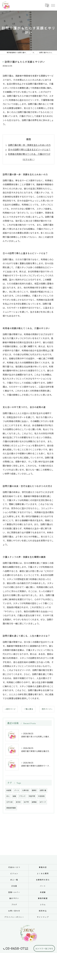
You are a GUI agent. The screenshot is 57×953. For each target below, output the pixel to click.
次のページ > (47, 709)
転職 (14, 796)
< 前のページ (10, 709)
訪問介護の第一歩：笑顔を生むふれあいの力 (29, 145)
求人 (8, 796)
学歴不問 (32, 796)
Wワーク (43, 802)
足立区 (18, 802)
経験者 (34, 802)
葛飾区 (34, 790)
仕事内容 (25, 790)
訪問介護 (43, 790)
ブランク (22, 796)
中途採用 (41, 796)
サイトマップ (43, 917)
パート (16, 790)
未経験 (8, 790)
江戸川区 (9, 802)
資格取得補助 (11, 808)
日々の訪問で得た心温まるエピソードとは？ (29, 149)
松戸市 (26, 802)
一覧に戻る (28, 709)
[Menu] (53, 5)
